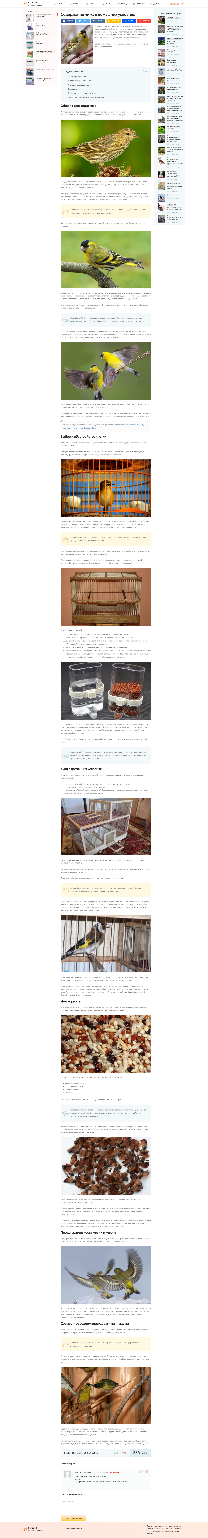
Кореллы (87, 428)
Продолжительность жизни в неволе (83, 93)
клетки (90, 888)
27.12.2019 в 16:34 (101, 1473)
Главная (63, 10)
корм (74, 1202)
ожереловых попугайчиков (132, 425)
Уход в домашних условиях (78, 85)
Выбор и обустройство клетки (80, 81)
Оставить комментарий (73, 1518)
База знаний (70, 10)
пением (98, 32)
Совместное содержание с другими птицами (86, 97)
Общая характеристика (77, 77)
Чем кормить (73, 89)
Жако (94, 428)
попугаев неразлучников (73, 428)
